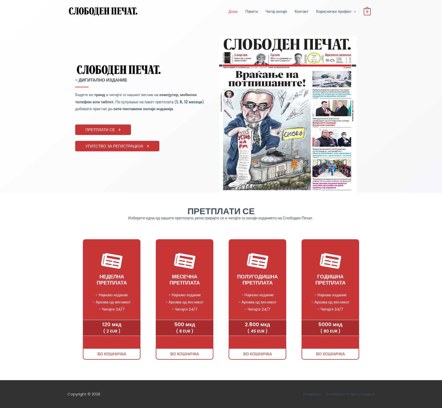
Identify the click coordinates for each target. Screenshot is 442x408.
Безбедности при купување (350, 394)
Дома (233, 11)
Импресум (312, 394)
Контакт (301, 11)
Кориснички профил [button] (333, 11)
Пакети (251, 11)
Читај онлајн (276, 11)
